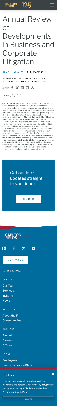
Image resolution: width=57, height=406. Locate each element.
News (6, 300)
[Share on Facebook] (12, 88)
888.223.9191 (14, 270)
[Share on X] (17, 88)
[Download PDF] (32, 88)
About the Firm (12, 315)
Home (5, 72)
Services (8, 290)
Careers (7, 340)
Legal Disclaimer (27, 388)
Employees (9, 360)
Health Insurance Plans (17, 365)
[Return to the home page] (17, 5)
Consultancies (11, 320)
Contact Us (15, 259)
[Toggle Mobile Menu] (52, 5)
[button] (53, 374)
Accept (28, 399)
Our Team (8, 285)
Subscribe (28, 199)
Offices (7, 345)
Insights (18, 72)
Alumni (7, 335)
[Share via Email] (27, 88)
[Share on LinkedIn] (22, 88)
